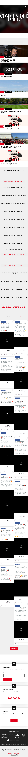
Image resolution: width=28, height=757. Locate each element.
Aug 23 (24, 557)
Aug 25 (24, 433)
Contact (14, 720)
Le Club (2, 74)
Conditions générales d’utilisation (13, 753)
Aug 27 (10, 383)
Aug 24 (24, 474)
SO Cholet (7, 350)
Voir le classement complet (13, 254)
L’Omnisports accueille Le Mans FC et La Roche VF (11, 112)
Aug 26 (10, 426)
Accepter (13, 754)
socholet (6, 351)
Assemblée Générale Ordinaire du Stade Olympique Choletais (11, 129)
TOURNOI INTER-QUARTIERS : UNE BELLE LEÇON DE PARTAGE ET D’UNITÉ (11, 147)
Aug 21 (10, 602)
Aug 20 (24, 640)
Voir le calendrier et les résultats (13, 181)
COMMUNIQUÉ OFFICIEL (6, 76)
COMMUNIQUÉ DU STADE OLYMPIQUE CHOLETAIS (10, 95)
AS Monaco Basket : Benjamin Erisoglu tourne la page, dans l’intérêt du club (8, 60)
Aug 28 (10, 351)
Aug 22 (10, 560)
